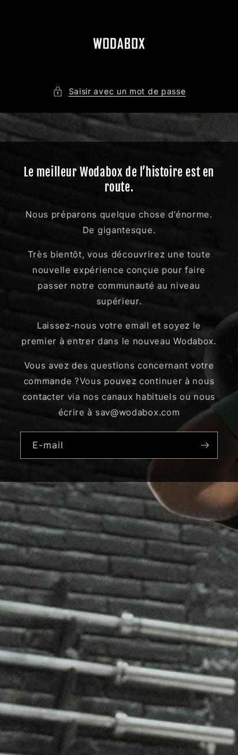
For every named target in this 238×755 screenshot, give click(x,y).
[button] (119, 91)
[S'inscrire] (204, 445)
